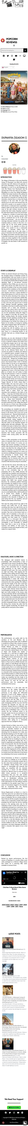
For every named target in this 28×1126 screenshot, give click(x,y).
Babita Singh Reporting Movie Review (11, 949)
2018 (12, 906)
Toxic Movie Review (7, 975)
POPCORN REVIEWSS (12, 40)
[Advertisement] (14, 22)
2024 (7, 905)
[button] (14, 45)
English (6, 67)
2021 (20, 905)
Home (21, 906)
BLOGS (18, 900)
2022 (16, 905)
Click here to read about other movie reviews (14, 888)
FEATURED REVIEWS (13, 900)
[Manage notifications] (3, 1123)
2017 (16, 906)
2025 (3, 905)
